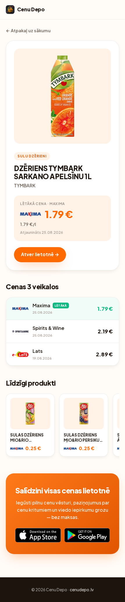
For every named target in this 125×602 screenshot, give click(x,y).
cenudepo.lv (82, 589)
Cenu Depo (31, 9)
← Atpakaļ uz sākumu (28, 30)
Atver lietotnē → (40, 254)
